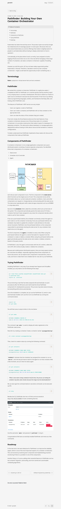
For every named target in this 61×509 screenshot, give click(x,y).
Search (51, 2)
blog (46, 2)
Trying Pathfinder (14, 37)
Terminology (13, 30)
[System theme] (52, 506)
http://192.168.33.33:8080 (15, 398)
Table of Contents (15, 27)
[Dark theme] (49, 506)
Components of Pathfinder (17, 35)
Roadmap (12, 40)
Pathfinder (13, 32)
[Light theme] (45, 506)
